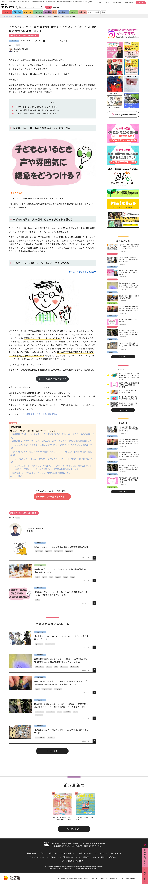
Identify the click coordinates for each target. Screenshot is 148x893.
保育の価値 (69, 551)
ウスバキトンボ (47, 689)
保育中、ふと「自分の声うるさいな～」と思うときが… (37, 106)
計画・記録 (38, 12)
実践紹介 (74, 12)
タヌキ (49, 666)
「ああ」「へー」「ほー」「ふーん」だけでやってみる (36, 113)
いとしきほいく (50, 644)
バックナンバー (74, 828)
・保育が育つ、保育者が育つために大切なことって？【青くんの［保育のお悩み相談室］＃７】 (52, 441)
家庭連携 (47, 12)
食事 (44, 577)
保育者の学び (63, 12)
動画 (103, 12)
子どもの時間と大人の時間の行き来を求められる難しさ (37, 110)
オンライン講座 (93, 12)
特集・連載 (17, 12)
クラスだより (58, 551)
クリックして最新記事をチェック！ (52, 496)
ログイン (141, 3)
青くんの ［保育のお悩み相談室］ (26, 35)
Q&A (18, 45)
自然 (56, 666)
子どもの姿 (39, 551)
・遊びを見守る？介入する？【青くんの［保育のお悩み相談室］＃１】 (41, 472)
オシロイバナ (74, 666)
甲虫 (75, 712)
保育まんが (39, 644)
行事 (54, 12)
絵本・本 (82, 12)
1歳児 (72, 577)
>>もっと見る (16, 476)
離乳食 (58, 577)
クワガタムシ (39, 666)
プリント (64, 41)
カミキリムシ (50, 712)
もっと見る (52, 751)
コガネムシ (39, 715)
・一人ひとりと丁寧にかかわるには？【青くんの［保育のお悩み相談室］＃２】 (45, 469)
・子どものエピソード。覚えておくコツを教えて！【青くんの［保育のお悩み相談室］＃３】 (51, 465)
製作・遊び (28, 12)
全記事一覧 (7, 12)
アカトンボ (57, 689)
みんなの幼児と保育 (9, 16)
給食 (51, 577)
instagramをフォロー (125, 114)
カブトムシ (64, 666)
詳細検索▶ (56, 7)
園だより (48, 551)
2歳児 (37, 577)
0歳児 (65, 577)
